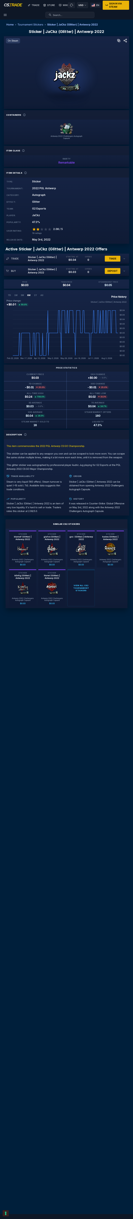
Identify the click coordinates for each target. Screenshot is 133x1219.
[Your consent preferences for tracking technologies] (6, 1213)
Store (51, 5)
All (41, 295)
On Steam (13, 40)
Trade (35, 5)
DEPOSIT (113, 271)
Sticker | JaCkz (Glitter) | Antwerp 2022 (72, 24)
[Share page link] (125, 41)
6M (28, 295)
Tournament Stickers (30, 24)
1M (16, 295)
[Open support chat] (71, 5)
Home (10, 24)
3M (22, 295)
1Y (35, 295)
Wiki (65, 5)
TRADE (112, 258)
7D (9, 295)
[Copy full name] (119, 41)
